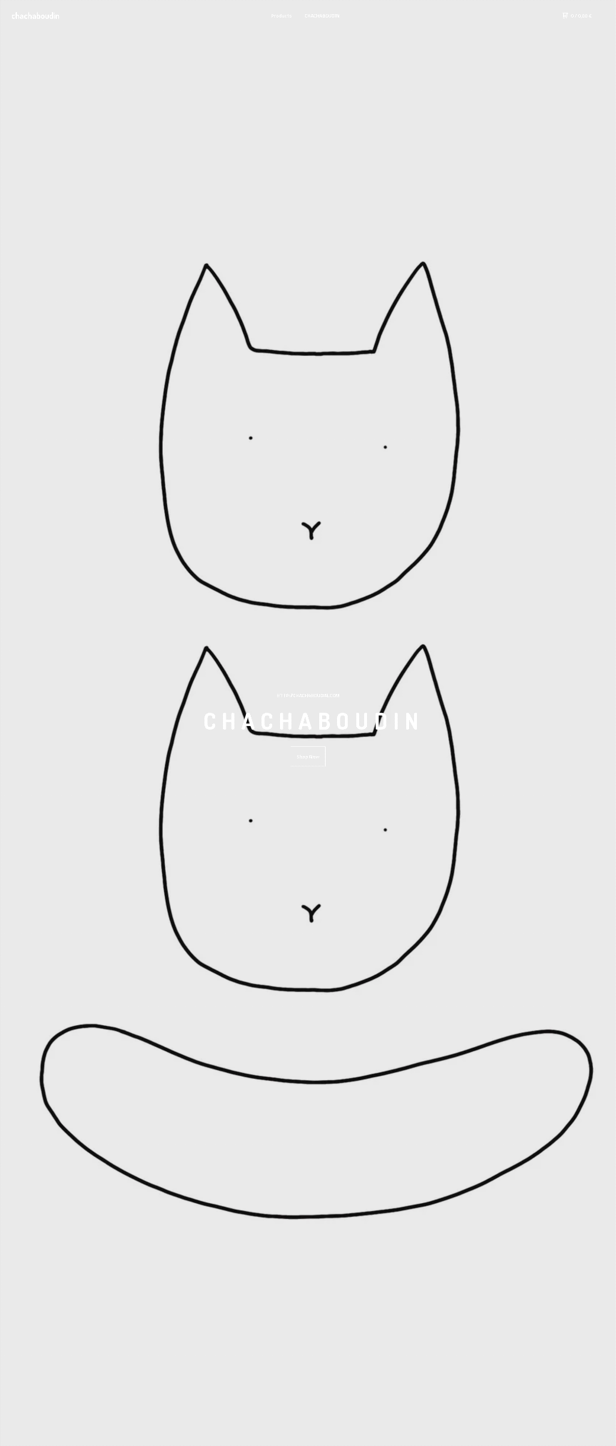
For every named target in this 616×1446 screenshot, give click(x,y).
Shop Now (308, 756)
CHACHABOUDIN (322, 15)
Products (281, 15)
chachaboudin (35, 15)
